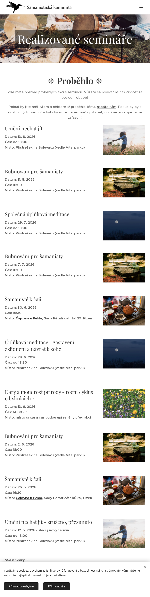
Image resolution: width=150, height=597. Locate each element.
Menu (141, 7)
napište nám (106, 107)
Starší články (15, 560)
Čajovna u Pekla (29, 318)
